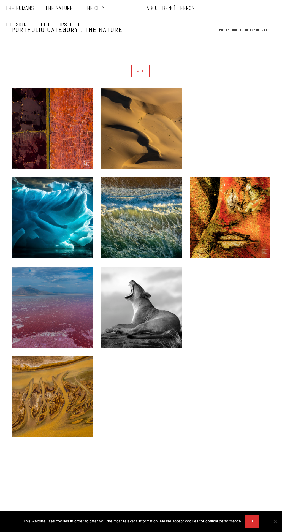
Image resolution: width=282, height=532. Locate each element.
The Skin (16, 24)
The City (94, 8)
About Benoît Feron (171, 8)
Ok (252, 521)
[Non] (275, 521)
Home (223, 30)
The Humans (20, 8)
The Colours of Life (62, 24)
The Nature (59, 8)
